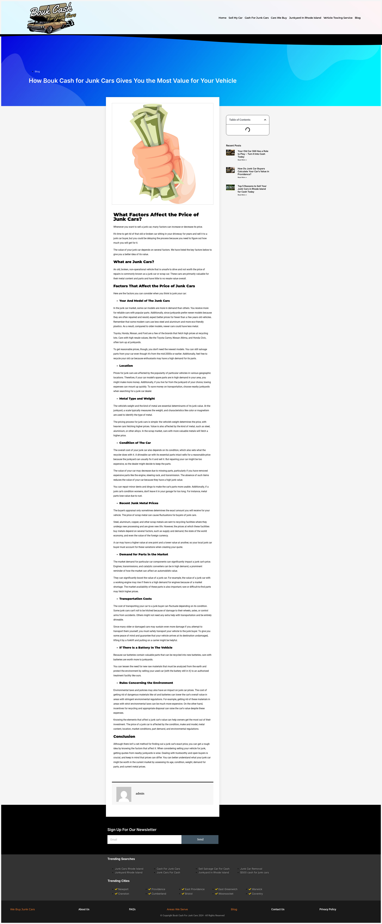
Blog (358, 17)
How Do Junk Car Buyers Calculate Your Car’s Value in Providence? (253, 171)
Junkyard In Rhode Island (305, 17)
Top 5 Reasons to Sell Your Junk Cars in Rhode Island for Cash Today (252, 189)
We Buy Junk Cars (22, 909)
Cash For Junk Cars (257, 17)
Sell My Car (235, 17)
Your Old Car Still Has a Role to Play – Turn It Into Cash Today (253, 154)
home (222, 17)
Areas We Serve (177, 909)
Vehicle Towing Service (338, 17)
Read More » (242, 160)
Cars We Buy (279, 17)
